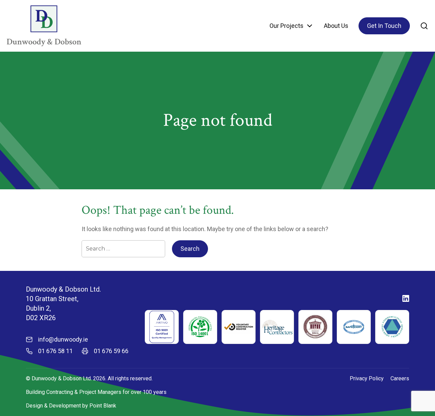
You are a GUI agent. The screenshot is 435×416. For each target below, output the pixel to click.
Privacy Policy (367, 378)
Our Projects (286, 25)
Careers (399, 378)
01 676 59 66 (111, 351)
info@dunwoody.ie (63, 339)
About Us (336, 25)
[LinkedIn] (405, 298)
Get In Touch (384, 25)
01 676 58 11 (55, 351)
